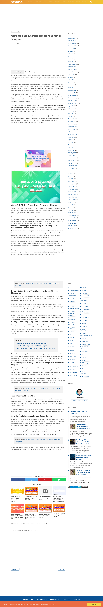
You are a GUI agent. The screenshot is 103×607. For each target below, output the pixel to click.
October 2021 (71, 163)
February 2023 (72, 121)
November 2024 (72, 66)
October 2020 (72, 194)
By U (71, 334)
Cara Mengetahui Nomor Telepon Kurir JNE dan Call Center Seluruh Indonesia (30, 517)
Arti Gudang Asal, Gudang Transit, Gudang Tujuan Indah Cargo (36, 348)
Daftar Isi (25, 599)
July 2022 (70, 139)
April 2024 (70, 85)
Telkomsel (85, 341)
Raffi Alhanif (80, 397)
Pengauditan (85, 309)
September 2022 (72, 134)
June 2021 (70, 173)
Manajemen (73, 372)
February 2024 (72, 90)
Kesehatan (73, 353)
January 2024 (72, 93)
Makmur (72, 369)
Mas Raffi (17, 2)
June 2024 (71, 80)
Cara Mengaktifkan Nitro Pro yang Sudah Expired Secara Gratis (82, 442)
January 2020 (72, 218)
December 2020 (72, 189)
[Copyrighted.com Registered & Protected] (73, 487)
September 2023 (72, 103)
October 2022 (72, 132)
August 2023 (71, 106)
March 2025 (71, 61)
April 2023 (70, 116)
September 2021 (72, 166)
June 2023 (71, 111)
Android (72, 332)
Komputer (73, 359)
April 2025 (70, 59)
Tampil (20, 72)
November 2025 (72, 46)
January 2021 (71, 186)
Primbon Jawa (86, 315)
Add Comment (26, 43)
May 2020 (70, 207)
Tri (82, 354)
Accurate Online (74, 290)
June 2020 (71, 205)
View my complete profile (80, 400)
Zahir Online (85, 376)
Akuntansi (72, 301)
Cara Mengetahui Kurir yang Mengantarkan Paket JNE (59, 515)
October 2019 (72, 225)
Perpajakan (85, 312)
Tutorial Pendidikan (49, 5)
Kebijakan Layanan (42, 599)
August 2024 (71, 74)
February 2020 (72, 215)
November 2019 (72, 223)
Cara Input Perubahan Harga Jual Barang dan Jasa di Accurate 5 (83, 472)
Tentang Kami (76, 599)
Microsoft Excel (86, 296)
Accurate (72, 288)
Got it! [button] (94, 604)
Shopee (84, 326)
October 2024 (72, 69)
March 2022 (71, 150)
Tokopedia (85, 351)
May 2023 (70, 113)
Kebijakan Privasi (54, 599)
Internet (72, 350)
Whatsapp (85, 363)
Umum (84, 357)
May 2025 (70, 56)
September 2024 (72, 72)
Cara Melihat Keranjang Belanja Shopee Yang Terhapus (83, 457)
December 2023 (72, 95)
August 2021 (71, 168)
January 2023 (72, 124)
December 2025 (72, 43)
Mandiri (84, 290)
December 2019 (72, 220)
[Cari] (91, 2)
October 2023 (72, 100)
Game (71, 340)
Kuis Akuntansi (74, 367)
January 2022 (71, 155)
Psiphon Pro (85, 317)
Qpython (84, 320)
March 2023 (71, 119)
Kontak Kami (66, 599)
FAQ (32, 599)
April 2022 (70, 147)
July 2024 (70, 77)
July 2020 (70, 202)
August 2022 (71, 137)
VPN (83, 360)
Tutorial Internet (68, 1)
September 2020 (72, 197)
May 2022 (70, 145)
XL (83, 368)
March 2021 (71, 181)
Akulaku (72, 298)
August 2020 (71, 199)
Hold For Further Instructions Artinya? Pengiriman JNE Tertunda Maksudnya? (59, 499)
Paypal (84, 303)
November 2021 (72, 160)
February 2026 (72, 38)
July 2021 (70, 171)
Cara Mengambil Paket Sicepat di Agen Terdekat (31, 498)
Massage (84, 293)
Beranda (30, 1)
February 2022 (72, 152)
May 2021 (70, 176)
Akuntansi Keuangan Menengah (71, 313)
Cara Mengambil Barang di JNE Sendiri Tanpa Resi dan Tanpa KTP (17, 517)
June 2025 (71, 53)
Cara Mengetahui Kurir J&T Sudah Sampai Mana (31, 343)
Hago (71, 343)
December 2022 (72, 126)
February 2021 (72, 184)
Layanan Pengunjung (64, 5)
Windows (85, 366)
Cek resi (72, 337)
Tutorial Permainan (82, 1)
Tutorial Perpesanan (34, 5)
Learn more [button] (52, 604)
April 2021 (70, 179)
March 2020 (71, 212)
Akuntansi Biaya (74, 304)
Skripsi (84, 338)
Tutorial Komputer (54, 1)
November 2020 (72, 192)
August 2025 (71, 48)
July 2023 (70, 108)
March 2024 (71, 87)
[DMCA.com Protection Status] (83, 487)
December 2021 (72, 158)
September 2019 (72, 228)
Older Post (61, 569)
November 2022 (72, 129)
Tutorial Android (41, 1)
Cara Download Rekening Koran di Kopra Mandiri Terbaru (83, 427)
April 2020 (71, 210)
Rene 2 (84, 323)
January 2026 (72, 40)
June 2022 (71, 142)
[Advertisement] (51, 17)
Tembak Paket (86, 344)
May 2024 (70, 82)
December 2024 (72, 64)
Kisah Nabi (73, 356)
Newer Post (15, 569)
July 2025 (70, 51)
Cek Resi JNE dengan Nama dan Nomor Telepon (32, 346)
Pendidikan (85, 306)
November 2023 (72, 98)
